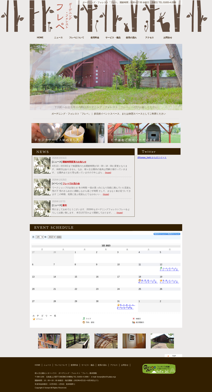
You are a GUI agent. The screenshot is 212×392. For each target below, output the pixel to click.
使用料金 (95, 37)
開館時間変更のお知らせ (74, 162)
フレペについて (76, 37)
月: (33, 237)
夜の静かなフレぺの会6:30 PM (126, 306)
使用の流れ (131, 37)
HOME (40, 37)
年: (45, 237)
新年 (65, 205)
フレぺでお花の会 (71, 183)
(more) (108, 172)
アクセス (149, 37)
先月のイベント (160, 234)
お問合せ (167, 37)
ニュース (58, 37)
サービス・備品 (113, 37)
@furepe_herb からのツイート (152, 157)
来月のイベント (174, 234)
